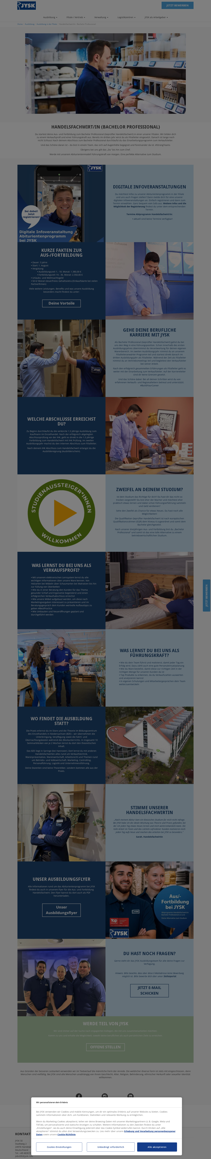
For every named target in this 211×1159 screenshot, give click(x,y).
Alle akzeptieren (157, 1147)
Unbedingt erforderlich (110, 1147)
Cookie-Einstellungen (59, 1147)
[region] (106, 1126)
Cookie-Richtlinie (66, 1134)
